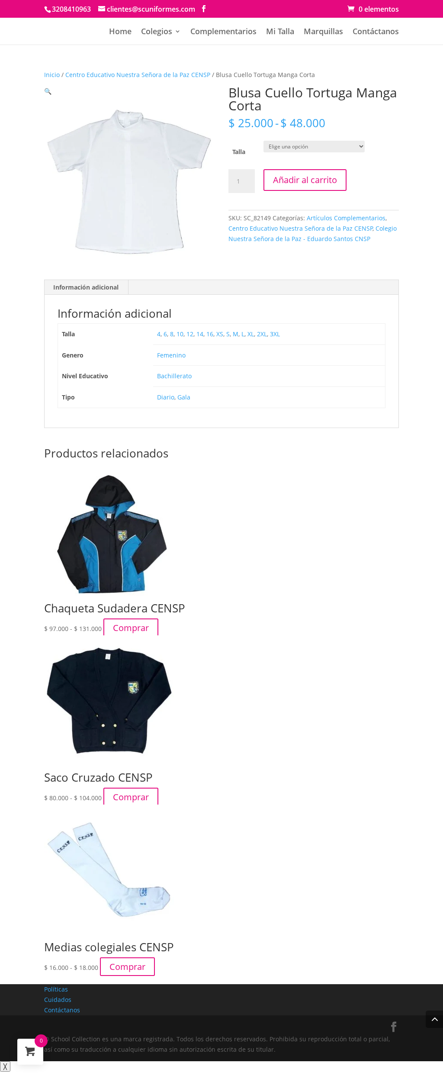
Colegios (156, 32)
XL (250, 334)
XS (219, 334)
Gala (183, 397)
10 (180, 334)
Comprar (131, 628)
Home (120, 32)
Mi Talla (280, 32)
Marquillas (323, 32)
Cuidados (57, 999)
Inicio (52, 75)
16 (209, 334)
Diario (165, 397)
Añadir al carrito (305, 180)
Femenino (171, 355)
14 (199, 334)
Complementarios (223, 32)
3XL (275, 334)
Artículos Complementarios (346, 218)
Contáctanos (376, 32)
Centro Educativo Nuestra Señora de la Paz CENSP (137, 75)
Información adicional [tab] (86, 287)
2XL (262, 334)
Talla (238, 152)
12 (189, 334)
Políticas (56, 989)
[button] (47, 91)
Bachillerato (174, 376)
